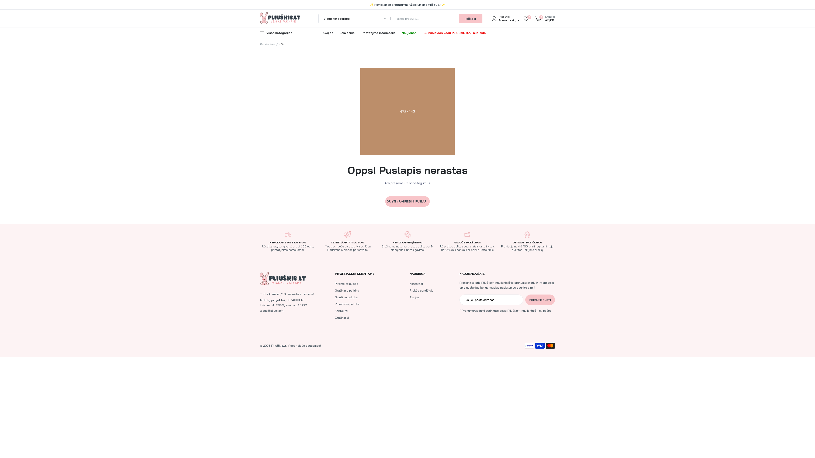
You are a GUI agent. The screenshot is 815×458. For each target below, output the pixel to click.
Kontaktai (341, 311)
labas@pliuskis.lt (272, 311)
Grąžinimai (342, 318)
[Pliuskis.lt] (280, 18)
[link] (803, 427)
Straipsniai (347, 33)
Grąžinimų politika (347, 290)
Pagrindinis (267, 44)
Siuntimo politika (346, 297)
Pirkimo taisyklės (346, 284)
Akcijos (328, 33)
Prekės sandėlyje (421, 290)
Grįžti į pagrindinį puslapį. (407, 201)
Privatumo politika (347, 304)
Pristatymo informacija (378, 33)
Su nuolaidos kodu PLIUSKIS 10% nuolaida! (455, 33)
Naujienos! (409, 33)
